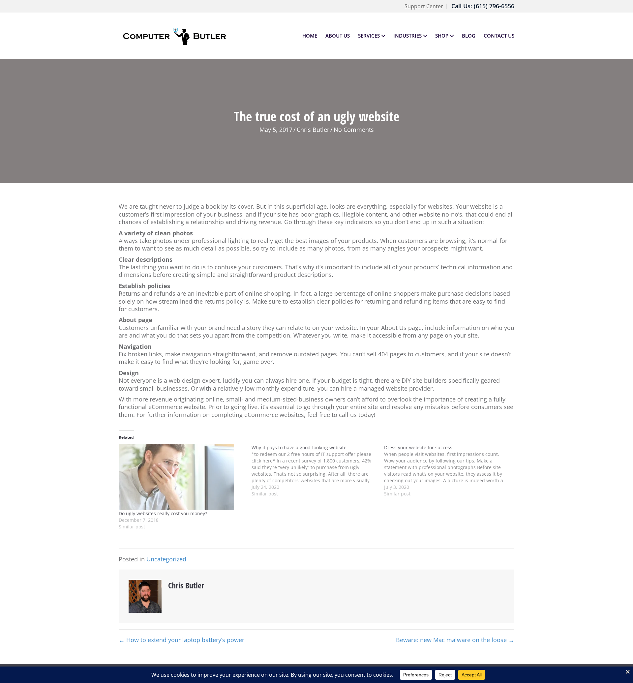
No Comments (354, 130)
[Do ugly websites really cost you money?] (182, 477)
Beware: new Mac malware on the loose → (455, 640)
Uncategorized (166, 559)
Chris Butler (313, 130)
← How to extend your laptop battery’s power (181, 640)
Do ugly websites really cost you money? (163, 513)
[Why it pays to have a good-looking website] (318, 470)
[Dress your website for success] (450, 470)
